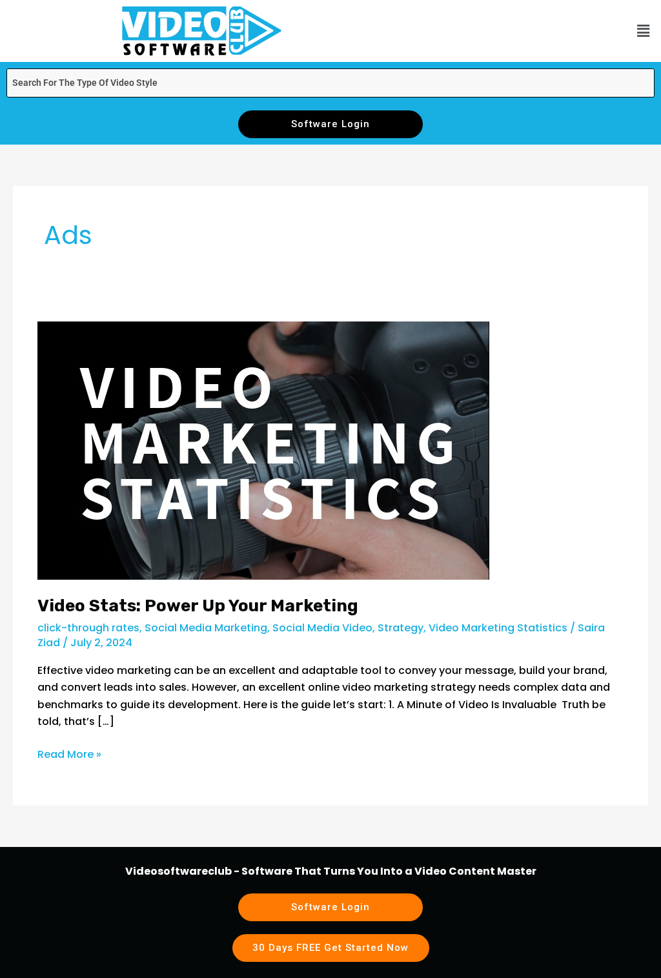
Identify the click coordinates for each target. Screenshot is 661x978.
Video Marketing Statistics (498, 627)
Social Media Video (322, 627)
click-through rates (88, 627)
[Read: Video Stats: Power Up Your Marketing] (263, 449)
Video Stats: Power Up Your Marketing (197, 606)
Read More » (69, 754)
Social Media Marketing (206, 627)
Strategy (400, 627)
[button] (644, 31)
